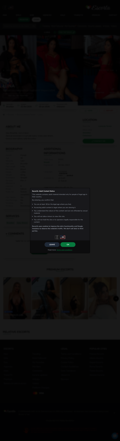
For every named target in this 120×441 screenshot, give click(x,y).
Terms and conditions (64, 250)
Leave (52, 244)
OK (68, 244)
